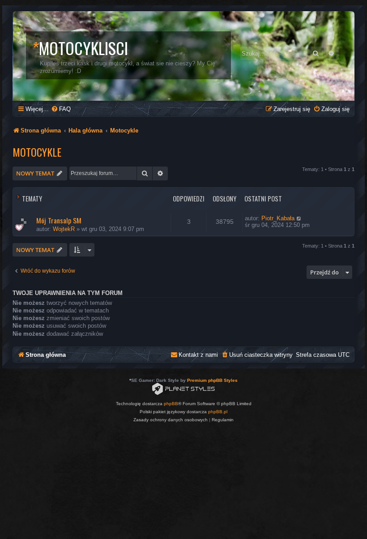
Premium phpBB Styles (212, 380)
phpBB (171, 403)
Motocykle (37, 152)
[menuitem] (61, 109)
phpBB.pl (217, 411)
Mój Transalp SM (58, 220)
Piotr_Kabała (277, 218)
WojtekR (64, 229)
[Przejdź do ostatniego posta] (299, 218)
